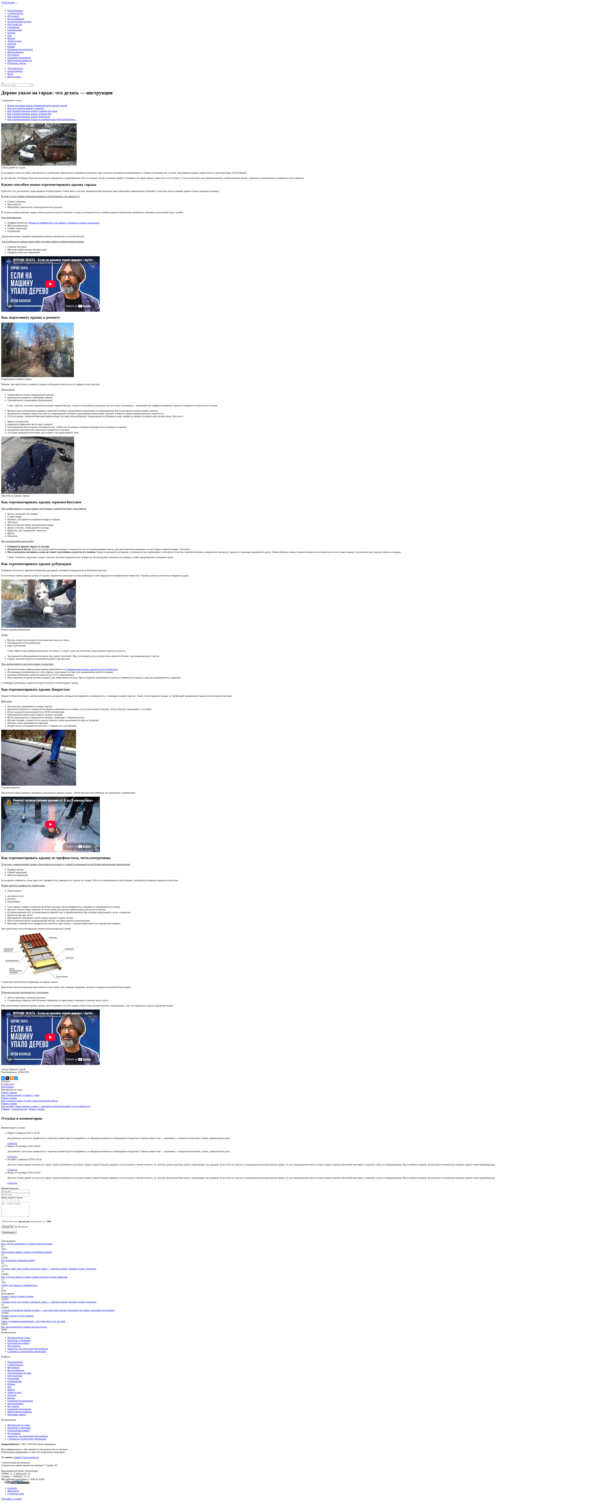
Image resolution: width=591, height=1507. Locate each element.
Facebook (12, 1488)
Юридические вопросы (19, 60)
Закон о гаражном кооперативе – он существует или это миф (33, 1321)
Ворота (11, 38)
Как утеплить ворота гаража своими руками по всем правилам (34, 1277)
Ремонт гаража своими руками (17, 1296)
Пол (9, 35)
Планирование (15, 10)
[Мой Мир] (16, 1078)
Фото (10, 74)
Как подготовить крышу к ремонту (25, 108)
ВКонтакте (13, 1491)
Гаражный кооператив (19, 57)
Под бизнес (13, 55)
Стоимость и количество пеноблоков (26, 1351)
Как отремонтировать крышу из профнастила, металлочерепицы (41, 119)
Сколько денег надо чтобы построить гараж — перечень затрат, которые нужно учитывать (48, 1268)
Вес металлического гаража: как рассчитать (24, 1327)
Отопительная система (19, 21)
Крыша (11, 46)
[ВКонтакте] (3, 1078)
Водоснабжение (15, 19)
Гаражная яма (14, 30)
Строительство (15, 13)
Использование (15, 52)
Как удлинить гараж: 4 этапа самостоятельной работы (29, 1100)
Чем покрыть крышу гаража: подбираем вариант (26, 1252)
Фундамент (13, 16)
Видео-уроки (14, 76)
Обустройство (14, 24)
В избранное (7, 1084)
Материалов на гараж (18, 1337)
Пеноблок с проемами (19, 1340)
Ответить (12, 1143)
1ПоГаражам (8, 2)
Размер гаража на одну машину (17, 1315)
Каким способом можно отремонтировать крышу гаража (37, 105)
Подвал (11, 32)
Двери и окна (14, 41)
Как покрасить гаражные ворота (18, 1260)
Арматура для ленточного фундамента (27, 1348)
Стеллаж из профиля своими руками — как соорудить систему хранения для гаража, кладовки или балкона (57, 1310)
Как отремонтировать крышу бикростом (28, 116)
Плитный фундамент (18, 1343)
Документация (15, 68)
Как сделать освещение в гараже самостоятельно (26, 1243)
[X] (7, 1078)
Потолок (11, 43)
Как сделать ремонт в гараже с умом (20, 1095)
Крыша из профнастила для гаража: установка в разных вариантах (63, 222)
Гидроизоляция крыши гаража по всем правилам (91, 669)
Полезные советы (16, 63)
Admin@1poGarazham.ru (26, 1457)
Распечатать (7, 1087)
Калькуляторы (14, 71)
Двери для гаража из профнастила (19, 1285)
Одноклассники (15, 1493)
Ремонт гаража (9, 1092)
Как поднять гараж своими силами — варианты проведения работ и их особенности (45, 1106)
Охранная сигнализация (20, 49)
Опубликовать (9, 1232)
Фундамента (13, 1346)
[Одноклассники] (12, 1078)
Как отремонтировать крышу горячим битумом (32, 111)
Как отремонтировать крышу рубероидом (29, 114)
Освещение (13, 27)
